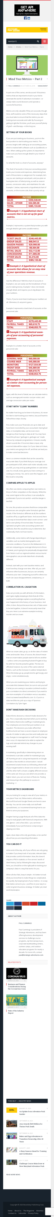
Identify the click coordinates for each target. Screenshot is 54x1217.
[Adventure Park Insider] (27, 29)
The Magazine (28, 1211)
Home (10, 1211)
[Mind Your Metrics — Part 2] (27, 65)
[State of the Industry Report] (16, 1001)
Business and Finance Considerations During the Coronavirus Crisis (17, 986)
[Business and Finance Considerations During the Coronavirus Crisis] (16, 975)
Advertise (39, 1211)
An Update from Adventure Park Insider (32, 1112)
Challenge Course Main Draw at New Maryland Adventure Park (31, 1164)
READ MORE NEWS (13, 1174)
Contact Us (12, 1213)
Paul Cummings (14, 86)
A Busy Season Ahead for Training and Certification (32, 1152)
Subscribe (22, 1213)
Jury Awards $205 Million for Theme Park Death (30, 1125)
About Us (17, 1211)
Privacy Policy (33, 1213)
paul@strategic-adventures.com (31, 955)
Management (43, 86)
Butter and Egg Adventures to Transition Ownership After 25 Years (31, 1139)
